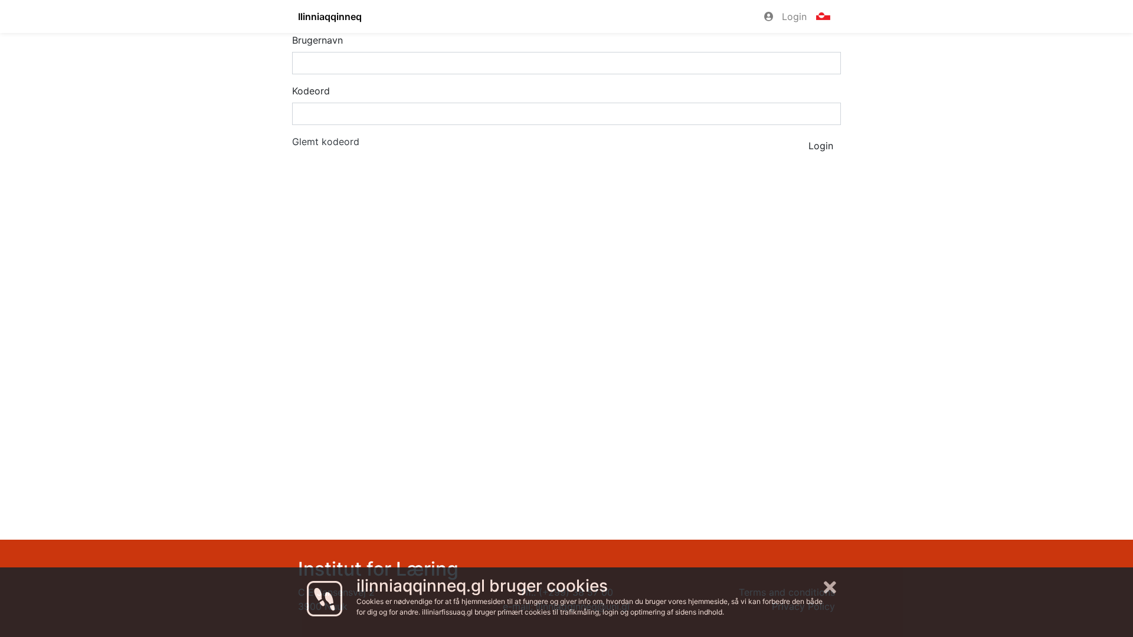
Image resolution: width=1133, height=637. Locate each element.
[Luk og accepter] (830, 587)
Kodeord (311, 91)
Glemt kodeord (325, 141)
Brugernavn (317, 40)
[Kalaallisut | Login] (823, 16)
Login (793, 16)
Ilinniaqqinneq (330, 16)
